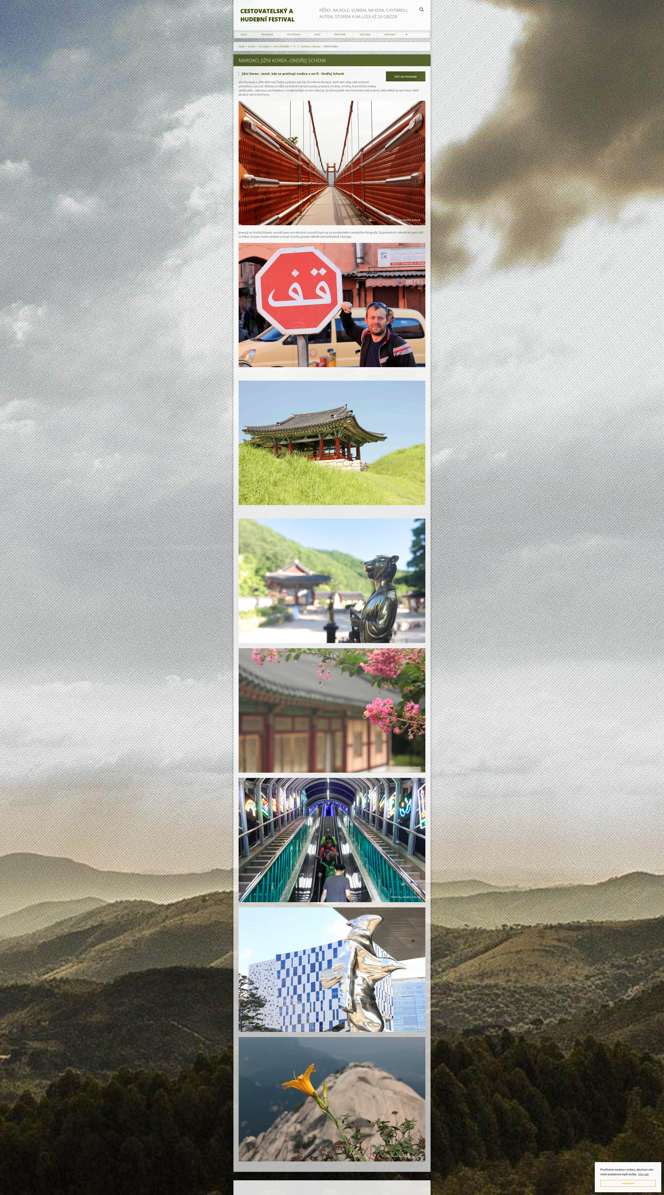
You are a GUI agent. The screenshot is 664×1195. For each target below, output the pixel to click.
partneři (340, 34)
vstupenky (294, 34)
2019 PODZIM (281, 46)
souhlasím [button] (628, 1183)
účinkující (264, 46)
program (267, 34)
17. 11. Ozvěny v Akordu (306, 46)
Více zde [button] (643, 1174)
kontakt (390, 34)
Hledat (421, 10)
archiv (251, 46)
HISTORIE (365, 34)
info (317, 34)
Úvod (243, 34)
